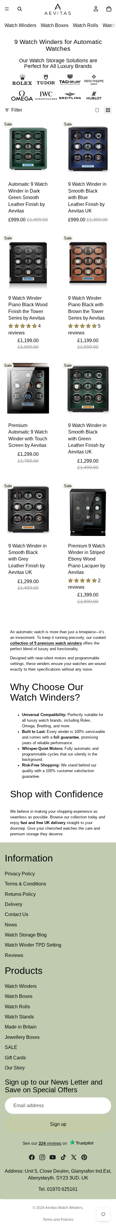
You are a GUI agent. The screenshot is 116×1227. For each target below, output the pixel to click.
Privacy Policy (20, 873)
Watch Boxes (54, 25)
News (11, 924)
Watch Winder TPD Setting (33, 944)
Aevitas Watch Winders (63, 1208)
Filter (16, 109)
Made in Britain (21, 1026)
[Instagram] (42, 1157)
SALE (11, 1047)
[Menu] (7, 9)
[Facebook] (31, 1157)
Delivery (13, 904)
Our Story (15, 1067)
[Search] (19, 8)
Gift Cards (15, 1057)
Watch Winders (20, 25)
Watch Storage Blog (26, 934)
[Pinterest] (84, 1157)
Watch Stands (19, 1016)
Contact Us (16, 914)
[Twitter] (73, 1157)
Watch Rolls (85, 25)
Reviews (14, 955)
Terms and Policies (58, 1220)
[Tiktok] (63, 1157)
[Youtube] (52, 1157)
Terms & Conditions (25, 883)
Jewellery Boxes (22, 1037)
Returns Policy (20, 893)
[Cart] (108, 8)
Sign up (58, 1124)
